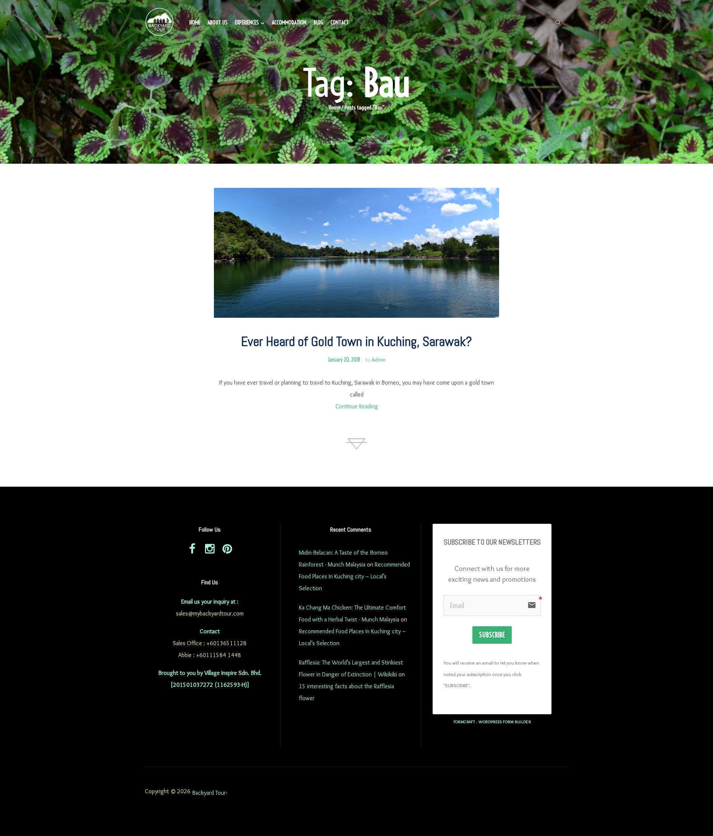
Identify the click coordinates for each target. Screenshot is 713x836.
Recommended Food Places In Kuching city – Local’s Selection (354, 576)
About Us (218, 22)
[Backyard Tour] (160, 23)
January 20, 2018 (344, 359)
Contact (340, 22)
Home (194, 22)
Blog (318, 22)
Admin (378, 359)
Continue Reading (356, 406)
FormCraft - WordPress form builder (492, 721)
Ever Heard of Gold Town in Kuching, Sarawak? (356, 341)
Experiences (247, 22)
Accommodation (289, 22)
